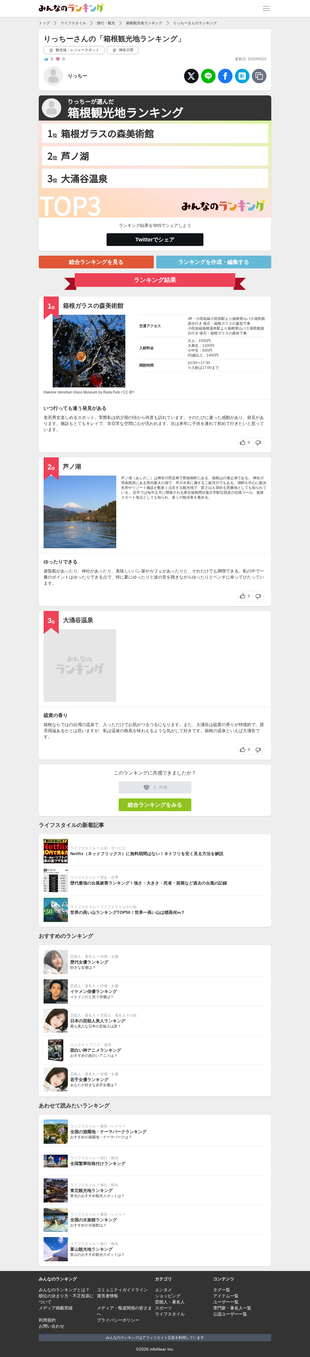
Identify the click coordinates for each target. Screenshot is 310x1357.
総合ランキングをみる (155, 805)
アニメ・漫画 (100, 1045)
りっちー (77, 75)
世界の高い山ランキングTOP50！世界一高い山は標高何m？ (127, 912)
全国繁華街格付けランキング (97, 1163)
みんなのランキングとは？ (64, 1289)
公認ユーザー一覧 (230, 1314)
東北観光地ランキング (91, 1190)
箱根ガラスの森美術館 (93, 305)
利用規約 (47, 1320)
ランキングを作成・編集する (213, 262)
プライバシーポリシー (118, 1320)
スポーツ (163, 1308)
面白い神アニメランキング (95, 1050)
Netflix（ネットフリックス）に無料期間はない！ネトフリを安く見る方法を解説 (146, 853)
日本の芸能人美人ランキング (97, 1020)
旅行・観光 (106, 23)
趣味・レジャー (113, 1126)
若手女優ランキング (89, 1079)
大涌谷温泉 (78, 620)
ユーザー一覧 (226, 1301)
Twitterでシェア (155, 240)
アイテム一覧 (226, 1295)
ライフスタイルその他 (118, 907)
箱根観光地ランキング (144, 23)
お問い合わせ (51, 1326)
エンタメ (77, 1045)
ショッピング (167, 1295)
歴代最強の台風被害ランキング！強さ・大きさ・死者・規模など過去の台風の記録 (148, 883)
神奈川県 (126, 50)
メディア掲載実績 (56, 1308)
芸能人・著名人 (83, 956)
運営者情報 (107, 1295)
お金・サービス (113, 848)
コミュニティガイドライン (122, 1289)
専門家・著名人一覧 (232, 1308)
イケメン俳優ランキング (93, 991)
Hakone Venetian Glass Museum (70, 392)
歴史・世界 (109, 877)
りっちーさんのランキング (195, 23)
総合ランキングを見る (96, 262)
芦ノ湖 (72, 466)
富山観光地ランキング (91, 1249)
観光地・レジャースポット (77, 50)
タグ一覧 (221, 1289)
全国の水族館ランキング (93, 1219)
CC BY (128, 392)
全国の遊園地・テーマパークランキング (108, 1131)
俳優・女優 (109, 956)
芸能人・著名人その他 (118, 1015)
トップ (44, 23)
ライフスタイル (73, 23)
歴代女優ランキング (89, 962)
